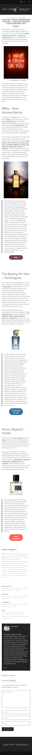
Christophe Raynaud (9, 612)
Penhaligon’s (7, 286)
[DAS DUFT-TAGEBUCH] (16, 12)
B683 (8, 119)
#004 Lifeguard (18, 438)
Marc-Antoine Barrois (8, 121)
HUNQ (4, 440)
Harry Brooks (6, 561)
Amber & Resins (7, 604)
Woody (14, 606)
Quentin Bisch (24, 616)
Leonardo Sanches (15, 80)
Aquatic (15, 604)
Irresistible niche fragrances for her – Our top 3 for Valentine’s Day (15, 35)
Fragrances (23, 604)
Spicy (10, 606)
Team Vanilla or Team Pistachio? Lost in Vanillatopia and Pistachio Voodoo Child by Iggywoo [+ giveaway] (15, 567)
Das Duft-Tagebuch (16, 744)
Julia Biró (22, 17)
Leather (4, 606)
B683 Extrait (19, 125)
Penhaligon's (13, 616)
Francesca (5, 553)
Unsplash (24, 80)
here (14, 123)
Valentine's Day (7, 618)
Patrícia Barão (6, 571)
